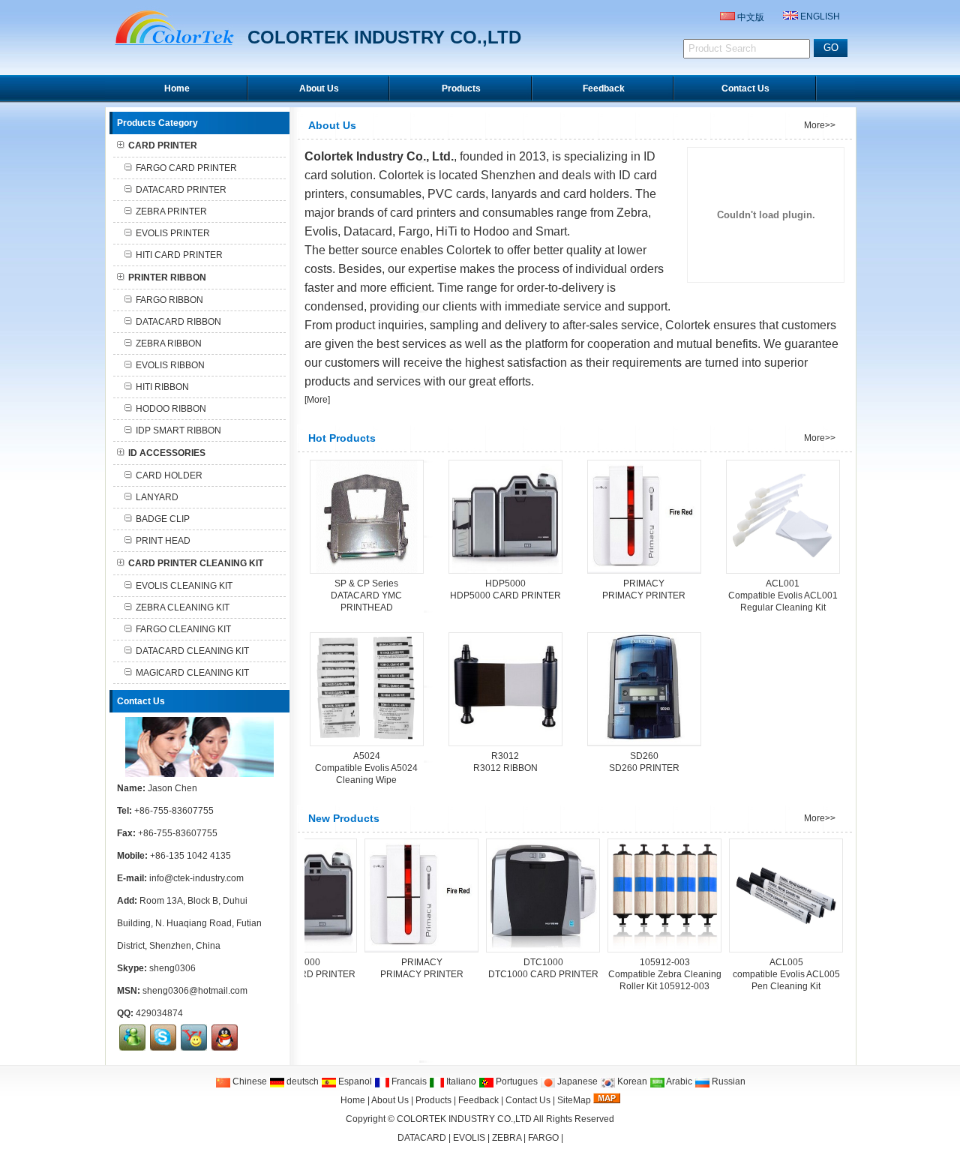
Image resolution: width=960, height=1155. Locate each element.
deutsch (301, 1081)
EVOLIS (469, 1137)
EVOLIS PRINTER (173, 233)
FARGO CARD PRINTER (186, 168)
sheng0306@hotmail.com (195, 991)
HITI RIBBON (162, 387)
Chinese (248, 1081)
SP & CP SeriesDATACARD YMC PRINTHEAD (366, 595)
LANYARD (157, 497)
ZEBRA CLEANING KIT (183, 607)
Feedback (478, 1100)
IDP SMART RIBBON (178, 430)
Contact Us (528, 1100)
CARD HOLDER (169, 475)
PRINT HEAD (163, 541)
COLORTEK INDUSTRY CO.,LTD (464, 1119)
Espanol (354, 1081)
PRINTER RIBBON (167, 277)
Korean (631, 1081)
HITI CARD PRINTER (179, 255)
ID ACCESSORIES (167, 453)
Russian (728, 1081)
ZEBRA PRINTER (171, 211)
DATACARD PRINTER (181, 189)
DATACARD (422, 1137)
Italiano (460, 1081)
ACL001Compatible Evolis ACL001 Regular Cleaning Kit (783, 595)
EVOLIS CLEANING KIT (184, 585)
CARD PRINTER (162, 145)
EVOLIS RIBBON (170, 365)
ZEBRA (506, 1137)
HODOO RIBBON (171, 409)
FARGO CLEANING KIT (183, 629)
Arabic (678, 1081)
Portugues (516, 1081)
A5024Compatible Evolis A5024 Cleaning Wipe (366, 768)
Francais (408, 1081)
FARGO (543, 1137)
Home (352, 1100)
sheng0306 (172, 968)
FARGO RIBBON (169, 300)
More (317, 399)
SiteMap (574, 1100)
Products (434, 1100)
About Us (390, 1100)
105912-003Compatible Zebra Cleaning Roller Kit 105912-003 (635, 974)
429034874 (159, 1013)
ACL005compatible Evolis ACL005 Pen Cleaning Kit (756, 974)
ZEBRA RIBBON (169, 343)
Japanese (576, 1081)
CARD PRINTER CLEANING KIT (195, 563)
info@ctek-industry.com (196, 878)
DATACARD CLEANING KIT (192, 651)
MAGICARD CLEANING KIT (192, 673)
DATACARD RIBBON (178, 321)
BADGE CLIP (163, 519)
